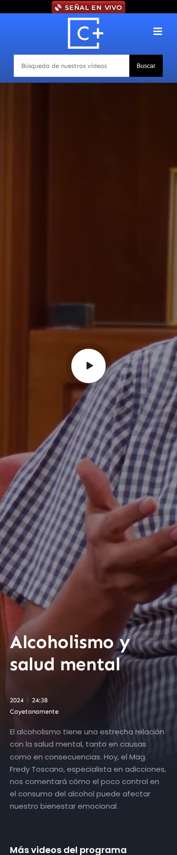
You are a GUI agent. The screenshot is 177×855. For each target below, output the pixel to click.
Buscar (146, 66)
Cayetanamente (34, 711)
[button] (158, 31)
